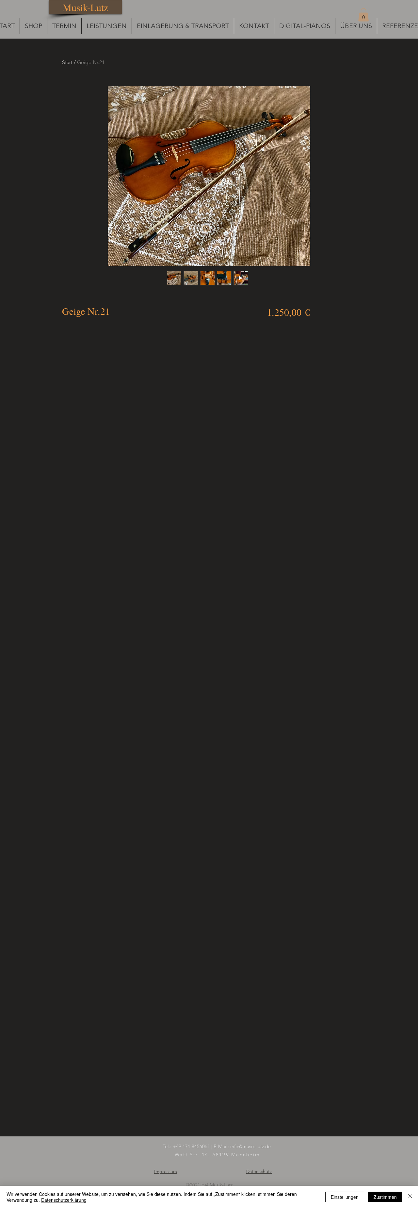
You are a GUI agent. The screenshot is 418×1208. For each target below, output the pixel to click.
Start (67, 62)
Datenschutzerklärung (64, 1200)
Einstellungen (345, 1197)
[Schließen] (410, 1197)
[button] (363, 15)
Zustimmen (385, 1197)
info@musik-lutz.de (250, 1146)
